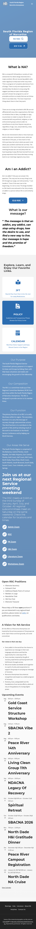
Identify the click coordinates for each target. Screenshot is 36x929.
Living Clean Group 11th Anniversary (19, 768)
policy (24, 613)
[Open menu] (32, 3)
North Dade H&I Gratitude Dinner (20, 837)
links (14, 906)
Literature (20, 906)
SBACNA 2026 (20, 822)
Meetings (8, 906)
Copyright (5, 921)
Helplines (14, 909)
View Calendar (6, 888)
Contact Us (21, 909)
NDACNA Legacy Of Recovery (17, 788)
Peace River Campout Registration (19, 859)
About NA (28, 906)
